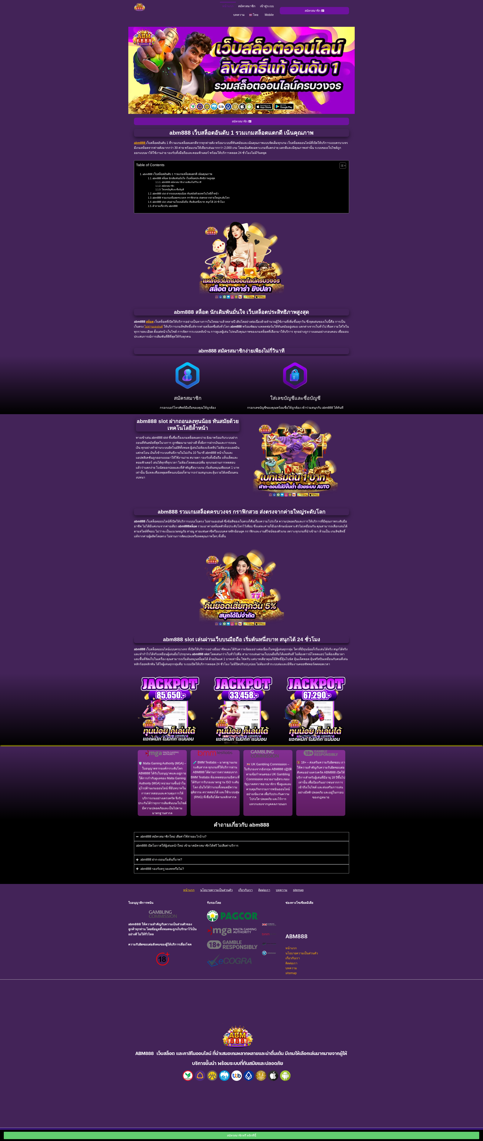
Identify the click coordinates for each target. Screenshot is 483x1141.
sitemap (298, 890)
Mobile (269, 14)
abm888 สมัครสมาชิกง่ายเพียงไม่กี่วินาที (181, 182)
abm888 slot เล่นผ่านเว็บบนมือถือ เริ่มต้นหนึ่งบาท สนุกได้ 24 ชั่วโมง (188, 201)
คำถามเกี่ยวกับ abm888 (165, 206)
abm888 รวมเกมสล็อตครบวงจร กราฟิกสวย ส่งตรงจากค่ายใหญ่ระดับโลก (191, 197)
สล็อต (150, 321)
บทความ (239, 14)
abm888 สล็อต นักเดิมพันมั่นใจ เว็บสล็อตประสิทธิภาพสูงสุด (183, 178)
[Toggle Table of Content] (341, 165)
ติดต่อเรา (264, 890)
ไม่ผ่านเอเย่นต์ (153, 326)
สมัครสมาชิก (246, 6)
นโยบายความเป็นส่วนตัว (216, 890)
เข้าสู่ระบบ (267, 6)
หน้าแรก (228, 6)
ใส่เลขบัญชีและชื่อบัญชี (173, 189)
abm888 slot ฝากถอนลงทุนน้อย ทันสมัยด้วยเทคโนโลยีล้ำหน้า (185, 193)
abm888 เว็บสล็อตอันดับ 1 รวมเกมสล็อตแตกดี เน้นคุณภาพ (177, 174)
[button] (255, 15)
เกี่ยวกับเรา (245, 890)
